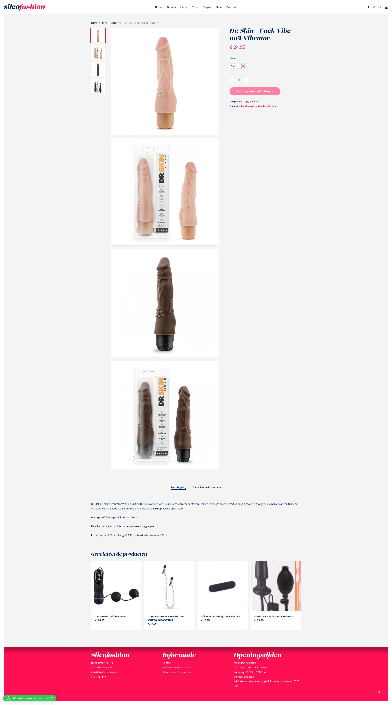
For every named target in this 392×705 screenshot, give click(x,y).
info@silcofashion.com (104, 672)
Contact (166, 663)
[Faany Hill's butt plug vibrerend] (275, 586)
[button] (29, 698)
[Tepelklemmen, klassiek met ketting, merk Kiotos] (169, 586)
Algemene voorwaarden (176, 667)
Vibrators (116, 22)
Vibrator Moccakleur (246, 106)
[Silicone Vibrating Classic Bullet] (222, 586)
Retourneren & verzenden (177, 672)
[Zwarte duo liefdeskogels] (116, 586)
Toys (104, 22)
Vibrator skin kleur (267, 106)
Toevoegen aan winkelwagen (254, 91)
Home (94, 22)
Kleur (233, 58)
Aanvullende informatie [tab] (207, 487)
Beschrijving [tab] (178, 487)
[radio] (233, 66)
